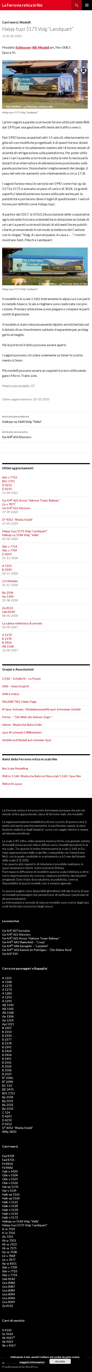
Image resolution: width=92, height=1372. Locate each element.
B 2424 (7, 1051)
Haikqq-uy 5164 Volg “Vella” (22, 419)
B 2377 (7, 1039)
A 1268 (7, 982)
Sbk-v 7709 (9, 550)
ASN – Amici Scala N (15, 686)
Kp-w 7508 (9, 1252)
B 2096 (7, 1078)
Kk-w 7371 (9, 1248)
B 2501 (7, 1062)
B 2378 (7, 638)
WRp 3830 (9, 1131)
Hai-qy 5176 (10, 1186)
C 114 (6, 1112)
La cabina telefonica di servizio (22, 623)
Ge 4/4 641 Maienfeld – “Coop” (23, 942)
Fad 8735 (8, 1160)
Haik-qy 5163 (11, 1198)
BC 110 (7, 1085)
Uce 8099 (8, 1302)
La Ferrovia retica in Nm (22, 5)
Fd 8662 (7, 1167)
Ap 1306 (7, 596)
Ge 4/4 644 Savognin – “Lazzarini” (25, 946)
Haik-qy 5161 (11, 1194)
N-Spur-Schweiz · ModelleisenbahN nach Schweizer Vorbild (41, 709)
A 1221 (7, 565)
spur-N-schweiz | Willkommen (22, 732)
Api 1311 (8, 1024)
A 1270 (7, 635)
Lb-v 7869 (8, 1256)
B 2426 (7, 642)
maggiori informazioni (32, 1362)
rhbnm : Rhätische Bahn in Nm (22, 724)
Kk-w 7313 (9, 1244)
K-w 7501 (8, 1229)
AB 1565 (8, 1008)
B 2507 (7, 1074)
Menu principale (87, 5)
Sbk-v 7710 (9, 477)
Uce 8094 (8, 1294)
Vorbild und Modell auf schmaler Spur (26, 740)
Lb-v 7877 (8, 504)
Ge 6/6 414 (10, 953)
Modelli (25, 22)
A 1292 (7, 997)
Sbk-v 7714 (9, 546)
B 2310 (7, 1032)
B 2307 (7, 1028)
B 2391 (7, 1047)
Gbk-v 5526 (10, 1183)
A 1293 (7, 1001)
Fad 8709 (8, 1156)
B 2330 (7, 569)
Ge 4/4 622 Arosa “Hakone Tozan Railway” (31, 500)
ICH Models (10, 581)
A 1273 (7, 989)
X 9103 (7, 1330)
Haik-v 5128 (10, 1206)
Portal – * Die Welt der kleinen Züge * (27, 717)
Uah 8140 (8, 612)
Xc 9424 (7, 1334)
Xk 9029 (7, 1341)
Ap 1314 (7, 1020)
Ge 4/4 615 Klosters (16, 434)
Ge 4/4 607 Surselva (16, 930)
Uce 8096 (8, 1298)
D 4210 (7, 489)
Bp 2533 (7, 1108)
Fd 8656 (7, 1163)
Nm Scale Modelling (15, 768)
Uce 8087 (8, 1286)
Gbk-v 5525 (10, 1179)
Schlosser (23, 47)
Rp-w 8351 (9, 1263)
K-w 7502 (8, 1233)
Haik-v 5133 (10, 1213)
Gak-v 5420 (10, 1171)
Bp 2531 (7, 1101)
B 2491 (7, 1058)
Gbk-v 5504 (10, 1175)
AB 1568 (8, 646)
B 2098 (7, 1081)
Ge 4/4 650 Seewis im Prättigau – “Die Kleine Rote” (37, 950)
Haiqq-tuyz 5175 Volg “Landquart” (24, 531)
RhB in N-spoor (12, 784)
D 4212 (7, 485)
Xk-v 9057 (9, 1345)
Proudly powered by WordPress (20, 1366)
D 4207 (7, 554)
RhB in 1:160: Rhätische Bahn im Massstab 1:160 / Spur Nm (41, 776)
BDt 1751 (8, 481)
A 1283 (7, 993)
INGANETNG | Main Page (19, 701)
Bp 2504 (7, 592)
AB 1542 (8, 1005)
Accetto (60, 1361)
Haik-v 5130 (10, 1210)
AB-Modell (40, 47)
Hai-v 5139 (9, 1190)
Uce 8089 (8, 1290)
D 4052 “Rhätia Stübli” (17, 519)
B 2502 (7, 1066)
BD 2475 (8, 1089)
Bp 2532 (7, 1105)
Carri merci (10, 22)
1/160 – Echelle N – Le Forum (21, 678)
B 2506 (7, 1070)
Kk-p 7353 (9, 1240)
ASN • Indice (10, 694)
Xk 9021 (8, 1338)
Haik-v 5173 (10, 1217)
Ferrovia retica (15, 810)
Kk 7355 (7, 1236)
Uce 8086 (8, 1283)
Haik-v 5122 (10, 1202)
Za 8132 (7, 608)
